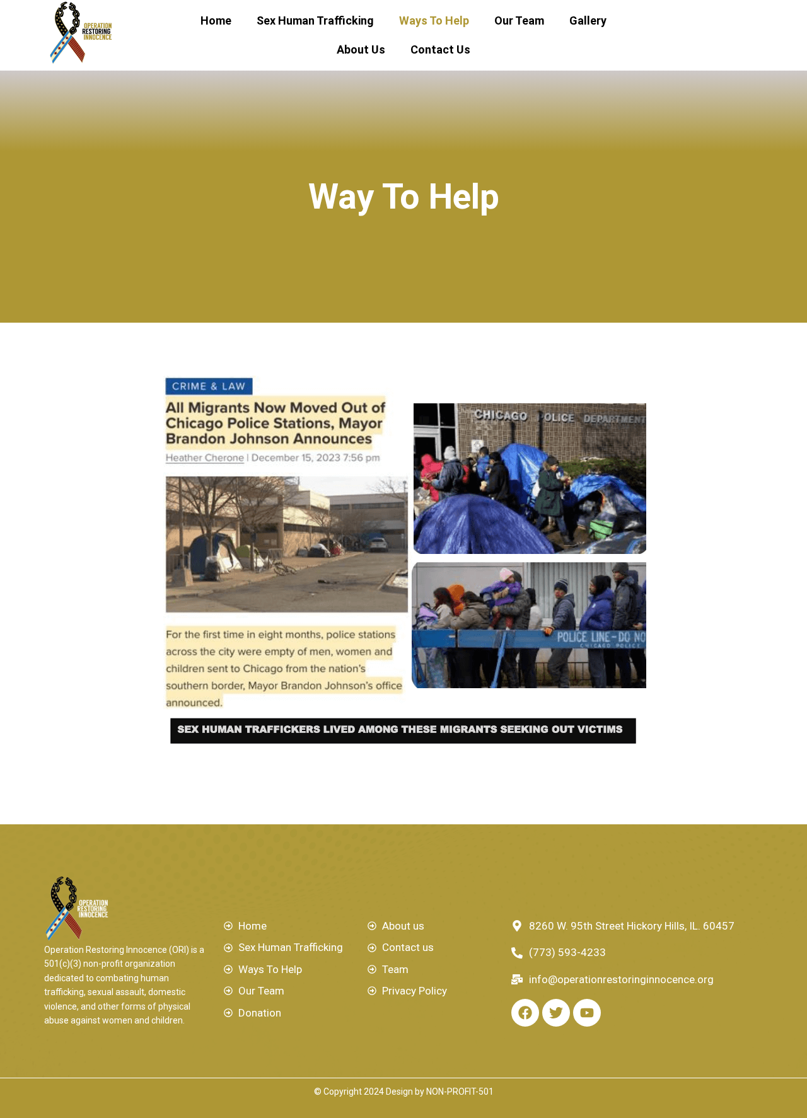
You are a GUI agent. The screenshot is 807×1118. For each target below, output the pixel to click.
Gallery (588, 20)
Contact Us (440, 49)
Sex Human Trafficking (315, 20)
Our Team (519, 20)
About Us (361, 49)
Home (215, 20)
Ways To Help (434, 20)
